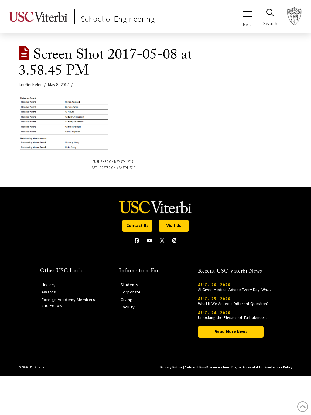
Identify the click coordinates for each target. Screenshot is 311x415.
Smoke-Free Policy (278, 367)
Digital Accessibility (246, 367)
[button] (247, 18)
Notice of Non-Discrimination (207, 367)
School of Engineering (118, 19)
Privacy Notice (171, 367)
